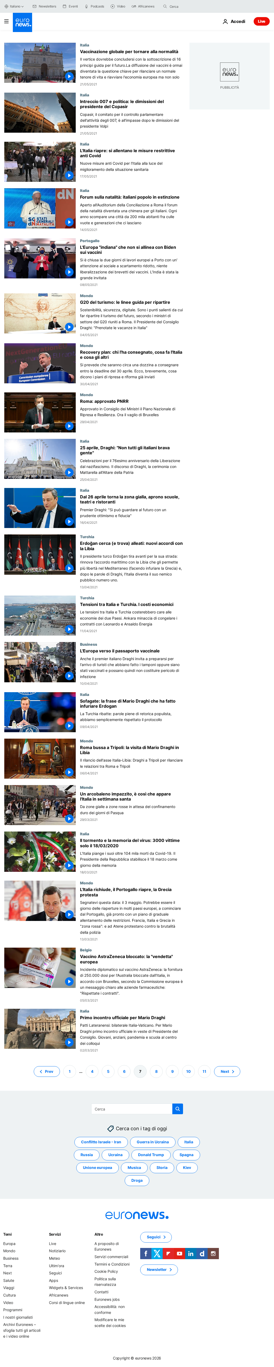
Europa (9, 1243)
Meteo (54, 1258)
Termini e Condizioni (112, 1264)
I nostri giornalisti (18, 1317)
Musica (134, 1167)
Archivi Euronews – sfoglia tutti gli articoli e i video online (21, 1330)
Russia (87, 1155)
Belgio (86, 950)
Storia (162, 1167)
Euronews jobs (107, 1299)
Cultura (9, 1295)
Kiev (187, 1167)
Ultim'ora (56, 1265)
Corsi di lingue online (67, 1302)
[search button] (165, 6)
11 (204, 1071)
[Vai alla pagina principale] (22, 22)
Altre (98, 1234)
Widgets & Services (66, 1288)
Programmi (12, 1309)
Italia (84, 45)
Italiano (15, 6)
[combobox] (192, 6)
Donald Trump (151, 1155)
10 (188, 1071)
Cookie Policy (106, 1271)
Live (261, 21)
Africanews (58, 1295)
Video (8, 1302)
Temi (7, 1234)
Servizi (55, 1234)
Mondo (86, 295)
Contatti (101, 1292)
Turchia (87, 536)
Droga (137, 1180)
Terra (7, 1265)
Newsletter (157, 1269)
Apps (53, 1280)
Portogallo (90, 240)
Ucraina (115, 1155)
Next (225, 1071)
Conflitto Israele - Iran (101, 1142)
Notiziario (57, 1251)
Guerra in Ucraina (153, 1142)
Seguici (55, 1273)
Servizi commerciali (111, 1256)
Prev (49, 1071)
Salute (8, 1280)
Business (88, 644)
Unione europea (97, 1167)
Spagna (186, 1155)
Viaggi (8, 1288)
